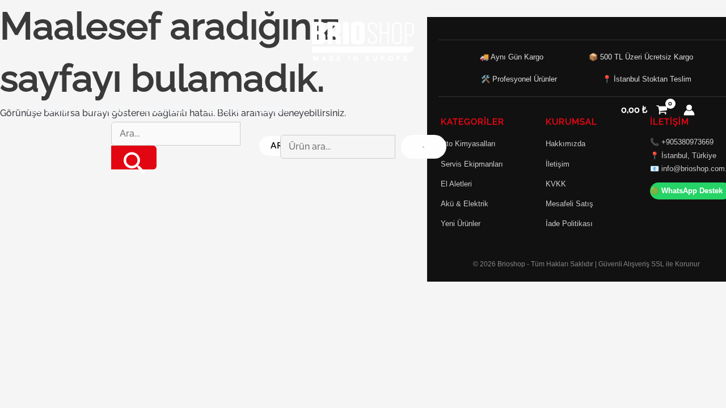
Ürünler (106, 109)
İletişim (222, 109)
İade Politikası (569, 223)
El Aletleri (456, 184)
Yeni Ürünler (460, 223)
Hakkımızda (165, 109)
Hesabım (272, 109)
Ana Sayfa (49, 109)
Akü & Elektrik (464, 203)
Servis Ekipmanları (472, 164)
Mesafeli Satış (569, 203)
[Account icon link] (689, 110)
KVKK (556, 184)
